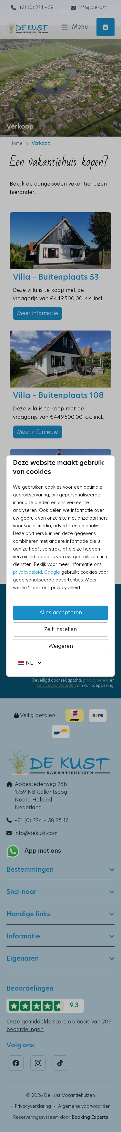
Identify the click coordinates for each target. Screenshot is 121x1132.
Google (52, 572)
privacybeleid (27, 572)
